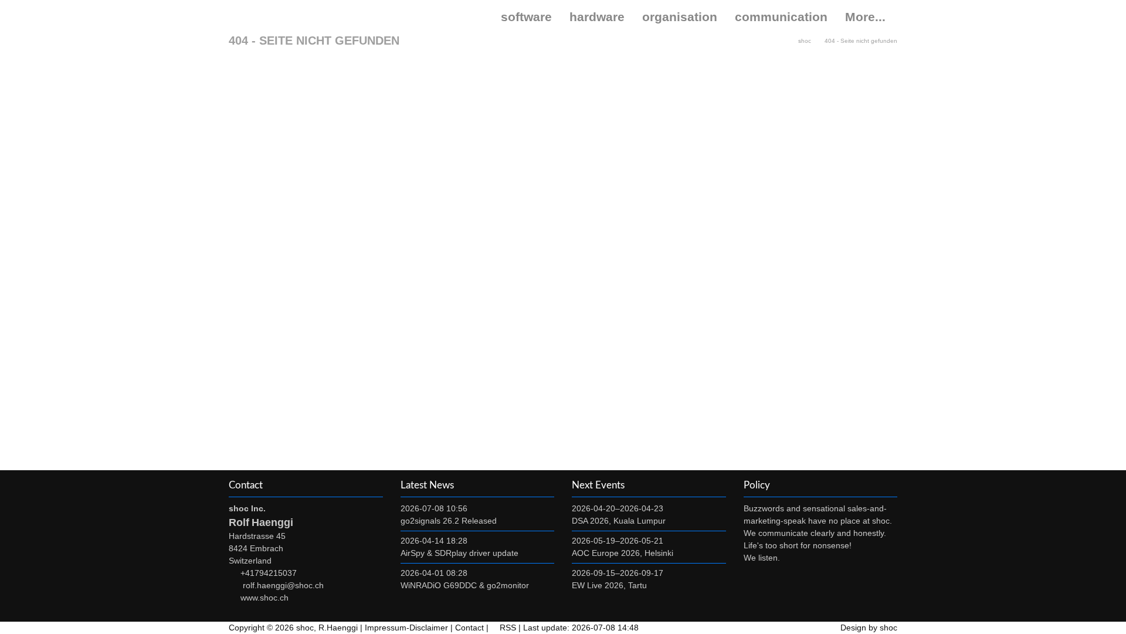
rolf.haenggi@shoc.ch (283, 585)
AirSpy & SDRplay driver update (459, 553)
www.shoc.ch (264, 597)
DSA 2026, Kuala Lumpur (619, 520)
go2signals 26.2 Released (449, 520)
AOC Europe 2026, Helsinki (622, 553)
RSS (508, 627)
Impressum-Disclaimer (406, 627)
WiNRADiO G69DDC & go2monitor (465, 585)
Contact (469, 627)
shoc (264, 17)
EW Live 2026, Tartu (609, 585)
